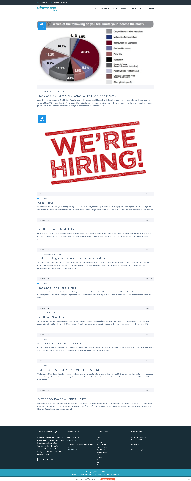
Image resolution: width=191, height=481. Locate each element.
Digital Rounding (102, 450)
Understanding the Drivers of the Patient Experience (72, 258)
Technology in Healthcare (63, 91)
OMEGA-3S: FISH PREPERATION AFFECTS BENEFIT (70, 370)
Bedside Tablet (101, 445)
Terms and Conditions (84, 474)
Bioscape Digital (44, 87)
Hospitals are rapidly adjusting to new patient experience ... (80, 446)
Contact (151, 9)
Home (95, 9)
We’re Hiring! (45, 202)
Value (115, 9)
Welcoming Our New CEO (74, 437)
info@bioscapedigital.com (60, 2)
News (142, 9)
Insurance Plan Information (111, 474)
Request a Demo (107, 479)
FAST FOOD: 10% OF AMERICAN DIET (61, 399)
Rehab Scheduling (102, 452)
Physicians (53, 91)
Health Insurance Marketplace (56, 229)
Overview (99, 442)
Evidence (124, 9)
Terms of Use (97, 474)
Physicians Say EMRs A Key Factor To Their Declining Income (76, 96)
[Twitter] (43, 459)
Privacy (74, 474)
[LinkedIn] (47, 459)
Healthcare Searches (50, 317)
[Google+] (51, 459)
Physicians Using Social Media (56, 287)
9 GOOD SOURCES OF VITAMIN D (59, 343)
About (133, 9)
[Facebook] (38, 459)
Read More (149, 87)
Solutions (105, 9)
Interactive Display (102, 447)
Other (48, 91)
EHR (45, 91)
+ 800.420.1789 (43, 2)
